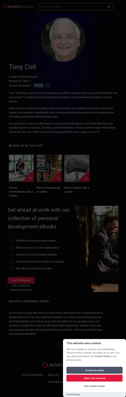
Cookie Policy (102, 356)
